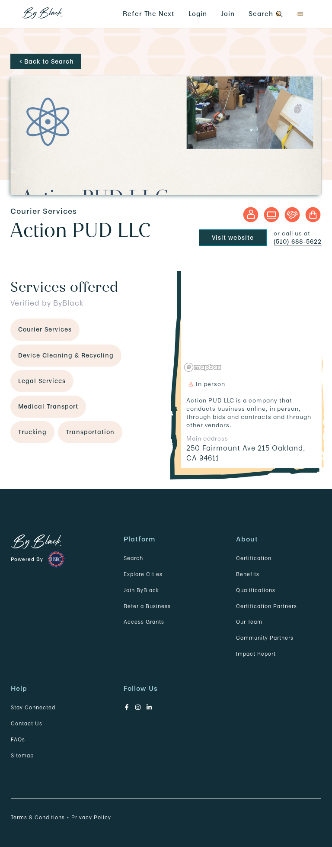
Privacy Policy (91, 817)
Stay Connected (33, 707)
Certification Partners (266, 606)
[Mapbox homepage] (203, 367)
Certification (253, 558)
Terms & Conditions (38, 817)
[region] (251, 321)
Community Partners (265, 637)
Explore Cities (143, 574)
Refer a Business (147, 606)
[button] (300, 14)
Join (228, 13)
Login (197, 13)
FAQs (18, 739)
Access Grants (144, 621)
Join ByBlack (141, 590)
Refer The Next (149, 13)
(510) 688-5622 (298, 241)
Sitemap (22, 755)
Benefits (247, 574)
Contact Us (26, 723)
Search (133, 558)
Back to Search (49, 61)
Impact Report (256, 653)
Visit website (233, 237)
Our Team (249, 621)
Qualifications (255, 590)
